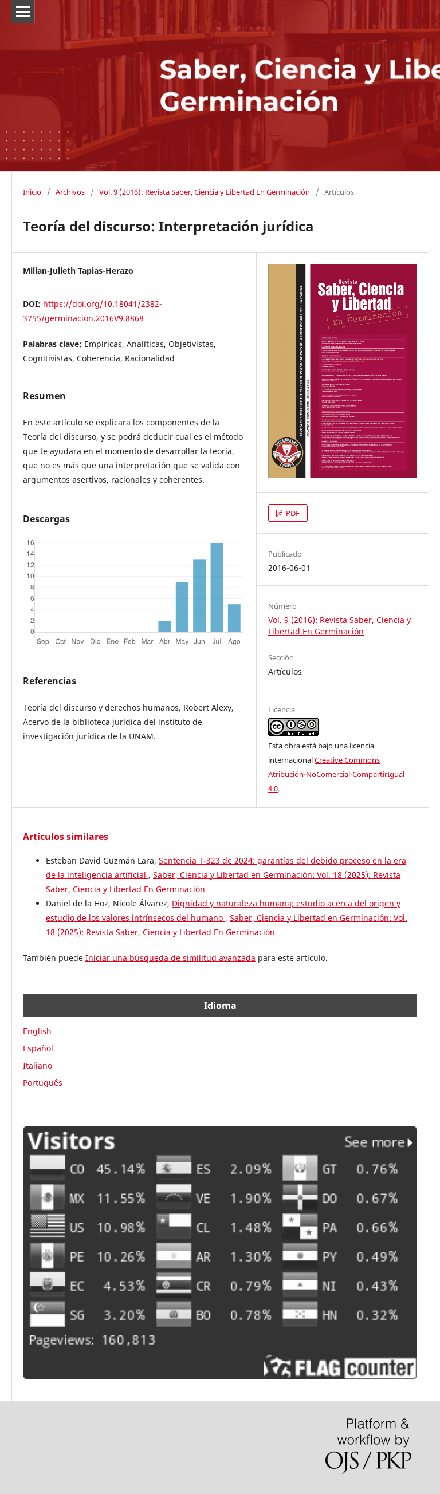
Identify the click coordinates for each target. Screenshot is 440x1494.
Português (42, 1082)
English (37, 1031)
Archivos (70, 192)
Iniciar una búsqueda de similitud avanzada (170, 957)
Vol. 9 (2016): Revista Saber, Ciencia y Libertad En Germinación (204, 192)
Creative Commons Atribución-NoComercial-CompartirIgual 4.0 (336, 774)
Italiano (37, 1065)
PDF (292, 513)
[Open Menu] (22, 11)
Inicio (32, 192)
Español (38, 1048)
